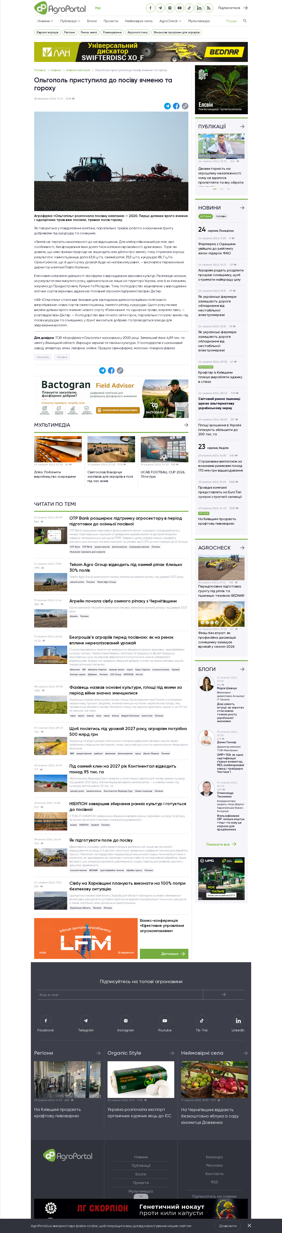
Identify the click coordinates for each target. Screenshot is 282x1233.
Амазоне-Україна (97, 669)
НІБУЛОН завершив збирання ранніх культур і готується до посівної (127, 806)
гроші (138, 753)
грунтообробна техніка (112, 870)
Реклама (214, 1165)
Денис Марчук (151, 753)
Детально (169, 954)
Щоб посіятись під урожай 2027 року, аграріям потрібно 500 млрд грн (128, 731)
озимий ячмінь (93, 791)
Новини (56, 70)
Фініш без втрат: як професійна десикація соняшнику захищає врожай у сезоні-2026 (217, 640)
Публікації (141, 1166)
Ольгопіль (43, 357)
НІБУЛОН (84, 825)
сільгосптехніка (160, 669)
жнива (73, 825)
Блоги (92, 21)
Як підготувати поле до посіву (100, 840)
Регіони (69, 32)
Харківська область (80, 908)
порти (130, 669)
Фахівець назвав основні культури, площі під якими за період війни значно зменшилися (125, 690)
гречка (90, 715)
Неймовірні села (138, 21)
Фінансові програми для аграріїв (176, 32)
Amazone (75, 669)
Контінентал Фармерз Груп (118, 791)
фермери (110, 753)
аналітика (147, 715)
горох (73, 715)
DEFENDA (128, 674)
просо (107, 715)
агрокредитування (139, 547)
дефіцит (98, 753)
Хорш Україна (142, 669)
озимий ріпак (77, 582)
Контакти (214, 1174)
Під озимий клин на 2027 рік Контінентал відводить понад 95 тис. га (122, 768)
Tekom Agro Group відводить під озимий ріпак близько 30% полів (125, 567)
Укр (98, 8)
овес (98, 715)
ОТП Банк (75, 547)
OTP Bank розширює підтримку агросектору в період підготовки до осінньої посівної (125, 520)
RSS (214, 1182)
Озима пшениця (143, 791)
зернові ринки (116, 669)
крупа (81, 715)
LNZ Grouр (115, 674)
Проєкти (111, 21)
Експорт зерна (77, 674)
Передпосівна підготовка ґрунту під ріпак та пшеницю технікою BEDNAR (221, 591)
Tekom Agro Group (106, 582)
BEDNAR (93, 870)
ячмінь (115, 715)
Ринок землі (89, 32)
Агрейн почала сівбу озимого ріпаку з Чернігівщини (123, 601)
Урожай (176, 669)
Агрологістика (138, 32)
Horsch (139, 674)
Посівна (62, 357)
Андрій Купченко (130, 715)
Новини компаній (78, 70)
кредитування (102, 547)
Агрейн (74, 616)
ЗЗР (84, 669)
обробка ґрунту (134, 870)
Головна (40, 70)
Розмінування (112, 32)
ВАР (72, 753)
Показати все (218, 844)
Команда (214, 1157)
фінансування (119, 547)
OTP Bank (87, 547)
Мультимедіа (199, 21)
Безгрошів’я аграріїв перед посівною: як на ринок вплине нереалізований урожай (121, 640)
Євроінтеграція (47, 32)
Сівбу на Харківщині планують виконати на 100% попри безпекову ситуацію (127, 885)
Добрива (92, 674)
